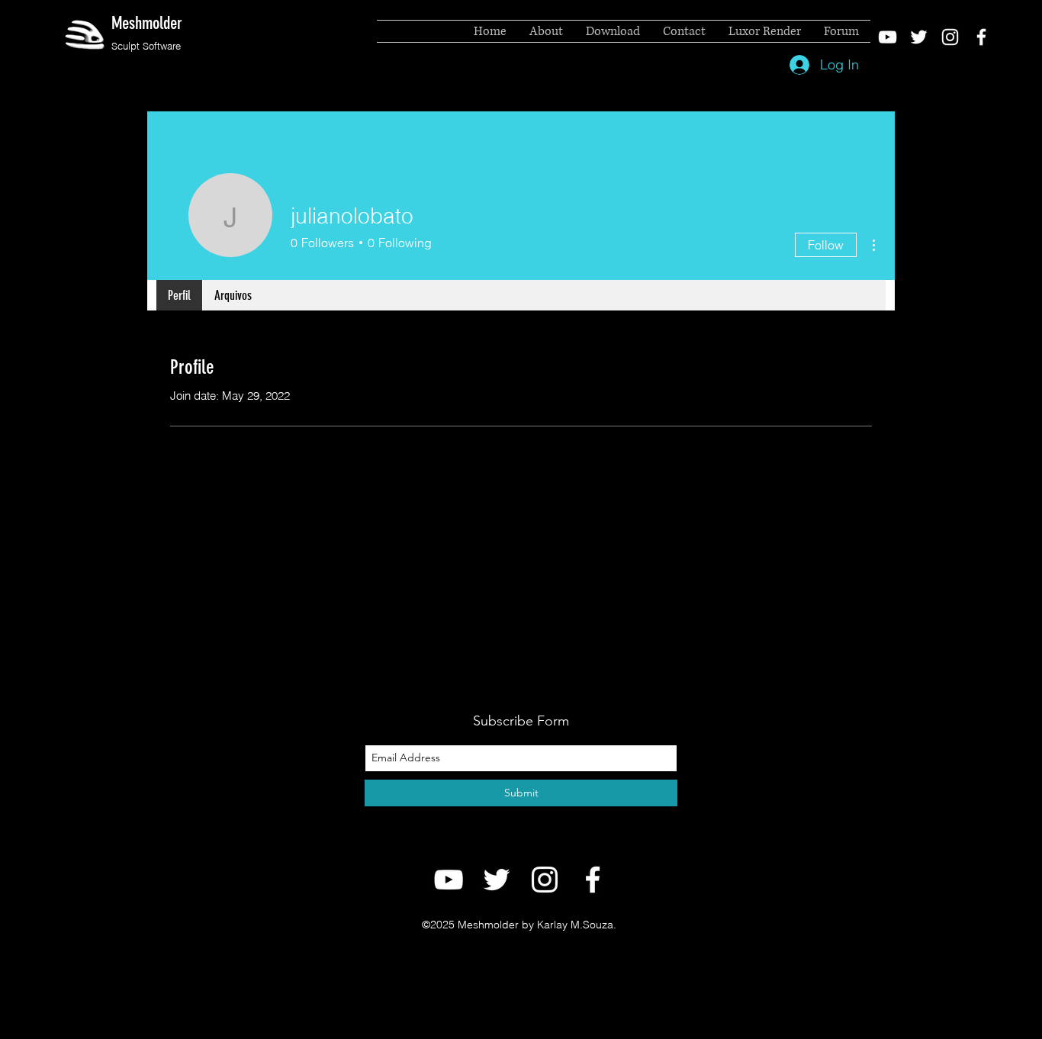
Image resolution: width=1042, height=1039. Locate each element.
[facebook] (981, 37)
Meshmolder (146, 23)
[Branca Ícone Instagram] (950, 37)
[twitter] (919, 37)
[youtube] (887, 37)
